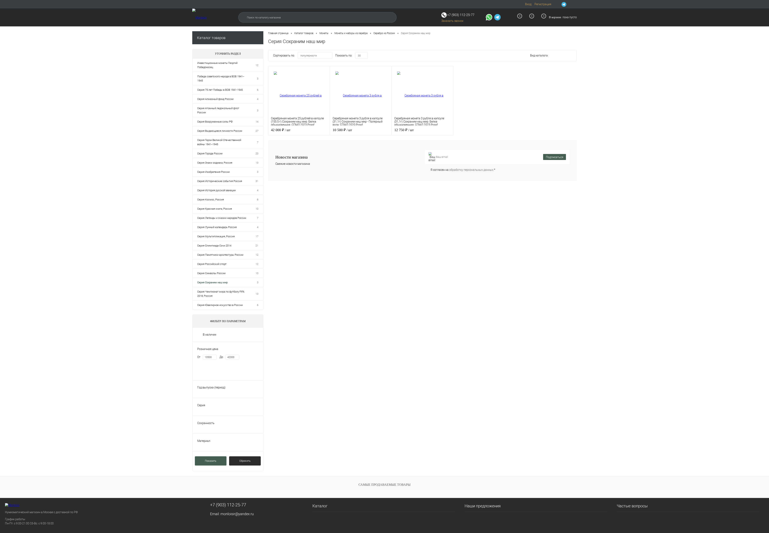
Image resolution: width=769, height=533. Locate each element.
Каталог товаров (211, 38)
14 (257, 121)
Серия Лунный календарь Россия (217, 227)
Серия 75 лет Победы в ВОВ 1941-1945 (220, 89)
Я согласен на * (463, 169)
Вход (528, 4)
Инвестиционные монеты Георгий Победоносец (217, 65)
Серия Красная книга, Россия (214, 208)
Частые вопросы (632, 506)
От (198, 357)
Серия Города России (209, 153)
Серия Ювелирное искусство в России (220, 305)
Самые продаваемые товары (384, 484)
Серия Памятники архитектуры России (220, 254)
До (221, 357)
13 (257, 162)
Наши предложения (483, 506)
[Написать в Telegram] (497, 18)
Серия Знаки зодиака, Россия (214, 162)
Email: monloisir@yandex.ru (232, 514)
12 (257, 65)
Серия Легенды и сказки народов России (221, 217)
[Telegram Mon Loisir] (564, 4)
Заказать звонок (452, 20)
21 (257, 245)
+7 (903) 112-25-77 (228, 504)
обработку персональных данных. (471, 169)
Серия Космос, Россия (210, 199)
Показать (210, 460)
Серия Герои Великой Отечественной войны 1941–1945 (219, 142)
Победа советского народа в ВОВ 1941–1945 (220, 78)
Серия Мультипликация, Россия (216, 236)
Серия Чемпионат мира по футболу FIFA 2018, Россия (220, 293)
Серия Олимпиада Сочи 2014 (214, 245)
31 (257, 181)
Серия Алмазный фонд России (215, 99)
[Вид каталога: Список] (563, 55)
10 (257, 208)
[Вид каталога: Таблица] (571, 55)
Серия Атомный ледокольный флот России (218, 110)
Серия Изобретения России (213, 171)
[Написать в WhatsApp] (489, 18)
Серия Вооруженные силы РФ (215, 121)
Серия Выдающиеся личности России (219, 130)
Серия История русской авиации (216, 190)
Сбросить (245, 460)
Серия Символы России (211, 273)
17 (257, 236)
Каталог (319, 506)
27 (257, 130)
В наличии (209, 334)
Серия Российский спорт (211, 263)
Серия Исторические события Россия (219, 181)
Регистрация (542, 4)
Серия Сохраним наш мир (212, 282)
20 (257, 153)
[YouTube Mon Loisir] (574, 4)
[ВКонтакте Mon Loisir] (569, 4)
